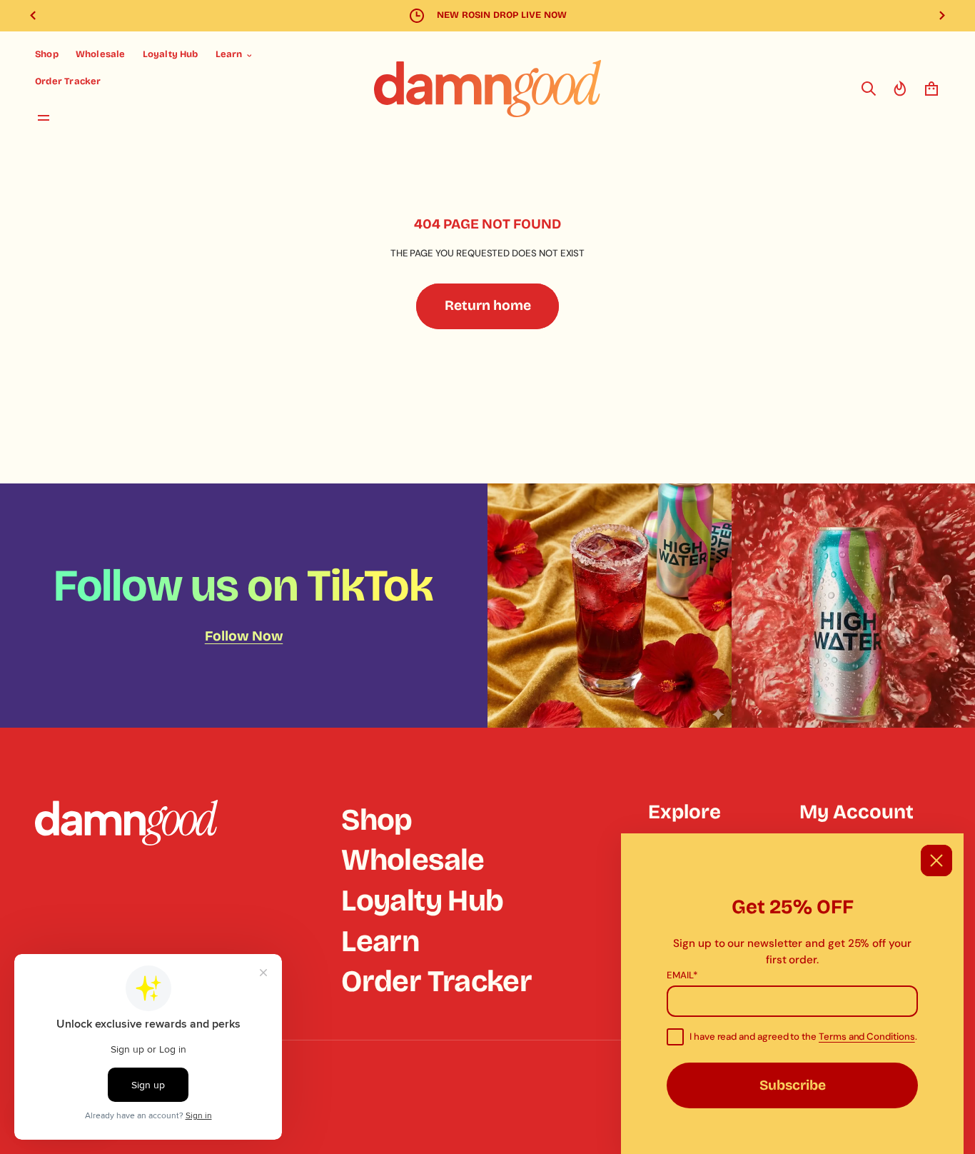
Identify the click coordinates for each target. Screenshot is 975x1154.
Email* (682, 975)
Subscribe (792, 1085)
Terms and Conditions (867, 1036)
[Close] (936, 860)
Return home (488, 305)
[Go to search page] (868, 88)
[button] (868, 88)
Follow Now (244, 636)
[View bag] (931, 88)
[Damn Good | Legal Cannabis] (487, 88)
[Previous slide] (33, 15)
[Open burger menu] (43, 118)
